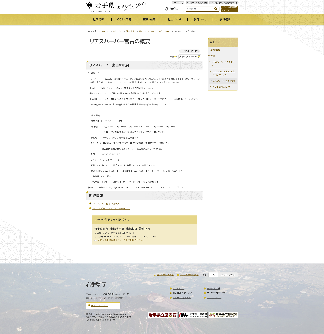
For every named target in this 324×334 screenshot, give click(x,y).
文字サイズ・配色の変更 (198, 3)
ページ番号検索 (230, 7)
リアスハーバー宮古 (107, 204)
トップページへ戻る (189, 275)
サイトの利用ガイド (182, 298)
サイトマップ (179, 3)
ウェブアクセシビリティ (218, 293)
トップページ (103, 31)
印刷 (172, 57)
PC (213, 275)
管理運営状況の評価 (221, 87)
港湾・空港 (130, 31)
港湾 (141, 31)
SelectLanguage (175, 9)
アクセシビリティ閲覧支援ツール (224, 3)
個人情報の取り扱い (182, 293)
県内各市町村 (213, 288)
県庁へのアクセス (99, 306)
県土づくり (117, 31)
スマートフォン (228, 275)
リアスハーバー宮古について (159, 31)
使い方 (227, 10)
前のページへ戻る (165, 275)
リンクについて (214, 298)
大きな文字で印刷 (188, 56)
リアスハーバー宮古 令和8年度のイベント (224, 73)
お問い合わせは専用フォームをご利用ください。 (121, 240)
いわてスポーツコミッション (111, 209)
